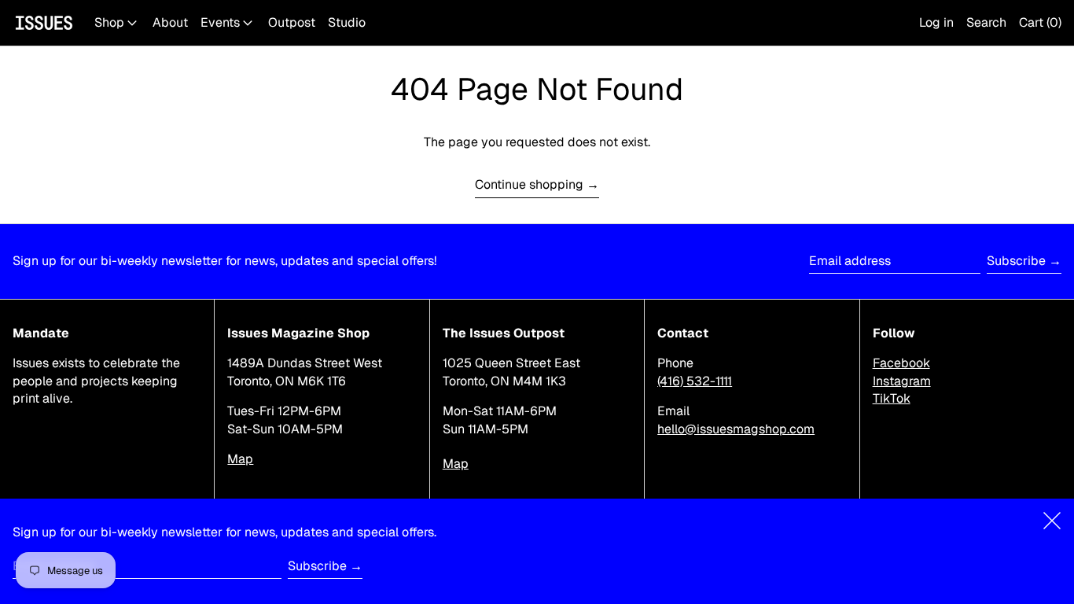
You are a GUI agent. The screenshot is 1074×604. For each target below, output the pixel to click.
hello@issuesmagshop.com (736, 429)
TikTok (891, 398)
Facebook (901, 363)
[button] (986, 23)
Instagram (902, 381)
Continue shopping (529, 184)
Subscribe (1016, 260)
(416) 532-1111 (694, 381)
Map (240, 459)
